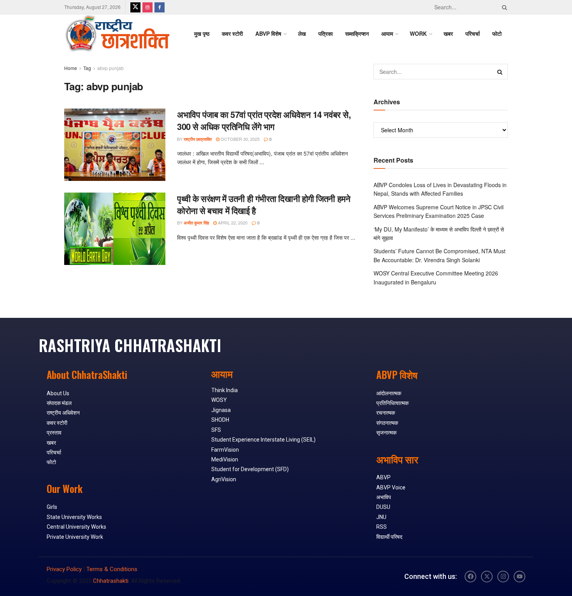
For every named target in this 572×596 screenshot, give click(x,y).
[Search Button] (503, 7)
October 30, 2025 (239, 139)
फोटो (497, 33)
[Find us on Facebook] (159, 7)
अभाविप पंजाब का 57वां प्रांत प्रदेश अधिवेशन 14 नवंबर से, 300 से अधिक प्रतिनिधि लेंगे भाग (264, 120)
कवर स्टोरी (232, 33)
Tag (87, 68)
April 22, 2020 (232, 222)
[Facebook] (470, 576)
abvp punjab (110, 68)
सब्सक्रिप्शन (357, 33)
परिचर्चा (472, 33)
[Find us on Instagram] (147, 7)
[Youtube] (519, 576)
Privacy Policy (64, 569)
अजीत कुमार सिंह (196, 223)
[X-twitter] (487, 576)
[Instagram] (503, 576)
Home (70, 68)
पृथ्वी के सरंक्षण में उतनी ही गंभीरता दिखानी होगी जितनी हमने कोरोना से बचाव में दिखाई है (263, 204)
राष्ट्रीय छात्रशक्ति (198, 139)
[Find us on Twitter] (135, 7)
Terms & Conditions (111, 569)
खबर (448, 33)
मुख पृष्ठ (201, 33)
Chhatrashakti (110, 580)
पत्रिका (325, 33)
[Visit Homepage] (117, 33)
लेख (302, 33)
